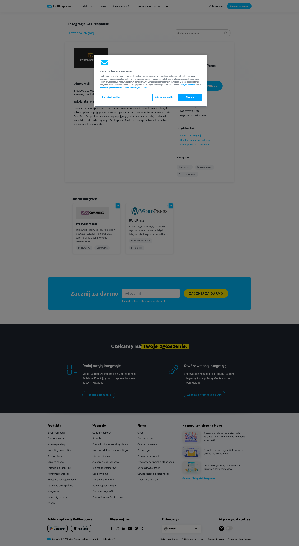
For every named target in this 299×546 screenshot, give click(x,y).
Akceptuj (190, 97)
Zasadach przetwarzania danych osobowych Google (124, 88)
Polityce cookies (187, 85)
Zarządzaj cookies (111, 97)
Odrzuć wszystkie (164, 97)
